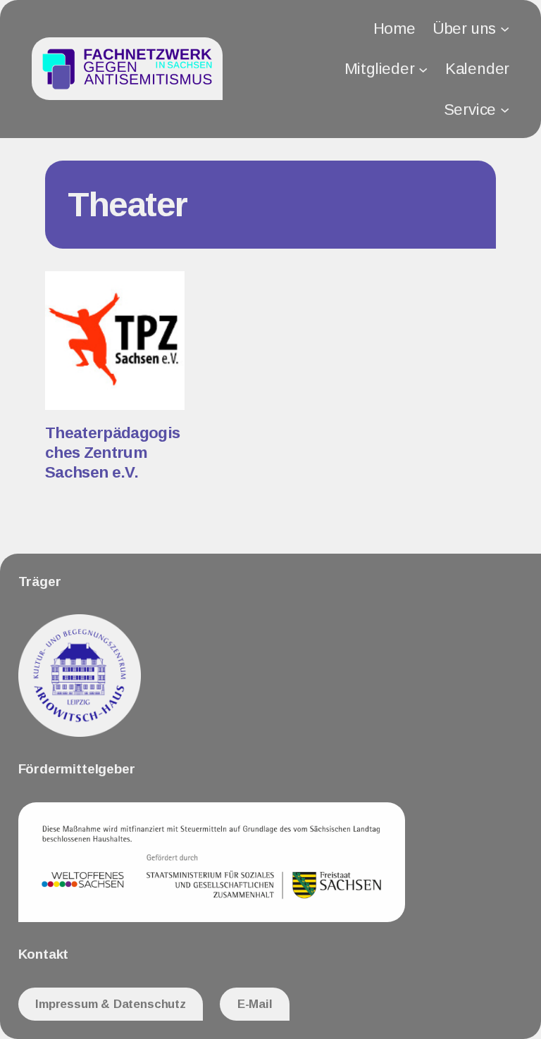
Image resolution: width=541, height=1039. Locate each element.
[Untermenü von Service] (504, 109)
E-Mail (255, 1004)
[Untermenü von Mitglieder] (423, 68)
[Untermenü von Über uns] (504, 28)
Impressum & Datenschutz (110, 1004)
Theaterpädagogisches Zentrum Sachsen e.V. (112, 452)
